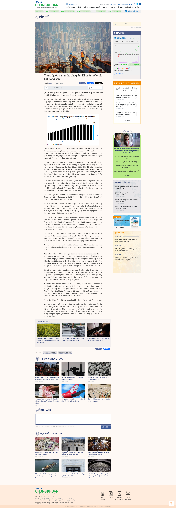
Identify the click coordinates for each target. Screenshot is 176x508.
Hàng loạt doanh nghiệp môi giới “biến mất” (126, 171)
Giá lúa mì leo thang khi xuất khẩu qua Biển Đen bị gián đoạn (125, 113)
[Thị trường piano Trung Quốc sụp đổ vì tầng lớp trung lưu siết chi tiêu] (98, 330)
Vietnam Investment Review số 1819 (122, 222)
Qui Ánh (50, 83)
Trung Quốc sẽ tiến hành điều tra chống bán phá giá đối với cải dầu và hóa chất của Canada (48, 340)
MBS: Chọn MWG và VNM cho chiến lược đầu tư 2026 (126, 207)
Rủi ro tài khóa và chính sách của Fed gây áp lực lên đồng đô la (73, 475)
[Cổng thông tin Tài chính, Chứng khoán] (46, 5)
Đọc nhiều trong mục (51, 433)
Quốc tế (112, 7)
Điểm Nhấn (127, 131)
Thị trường (119, 33)
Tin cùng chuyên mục (51, 359)
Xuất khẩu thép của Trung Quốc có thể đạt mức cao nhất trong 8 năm (73, 339)
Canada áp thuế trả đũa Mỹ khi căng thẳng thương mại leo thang (126, 89)
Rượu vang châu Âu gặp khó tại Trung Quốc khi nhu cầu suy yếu (98, 453)
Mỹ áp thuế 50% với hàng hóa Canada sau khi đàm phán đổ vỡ (126, 96)
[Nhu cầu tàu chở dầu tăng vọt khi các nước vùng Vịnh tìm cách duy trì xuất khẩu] (47, 465)
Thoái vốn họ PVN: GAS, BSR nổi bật (127, 162)
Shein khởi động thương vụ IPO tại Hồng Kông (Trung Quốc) (99, 400)
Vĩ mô (79, 7)
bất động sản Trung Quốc (64, 352)
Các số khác (120, 227)
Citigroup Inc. (53, 352)
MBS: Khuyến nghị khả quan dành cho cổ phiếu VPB (127, 200)
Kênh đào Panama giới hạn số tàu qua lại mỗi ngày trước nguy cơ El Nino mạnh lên (127, 104)
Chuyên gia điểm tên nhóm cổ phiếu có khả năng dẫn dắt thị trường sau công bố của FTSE (127, 151)
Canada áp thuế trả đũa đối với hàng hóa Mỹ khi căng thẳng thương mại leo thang (47, 378)
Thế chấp (46, 352)
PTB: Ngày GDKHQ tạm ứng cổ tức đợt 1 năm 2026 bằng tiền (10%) (126, 259)
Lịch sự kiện (119, 233)
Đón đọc (117, 217)
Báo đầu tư (113, 4)
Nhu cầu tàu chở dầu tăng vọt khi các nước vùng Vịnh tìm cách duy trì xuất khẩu (46, 476)
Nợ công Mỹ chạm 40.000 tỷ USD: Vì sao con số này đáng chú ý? (46, 453)
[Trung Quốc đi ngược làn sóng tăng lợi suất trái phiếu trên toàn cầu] (73, 444)
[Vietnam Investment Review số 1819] (134, 222)
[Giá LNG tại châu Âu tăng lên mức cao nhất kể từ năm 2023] (73, 369)
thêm (137, 7)
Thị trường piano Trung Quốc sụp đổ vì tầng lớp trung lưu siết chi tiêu (98, 339)
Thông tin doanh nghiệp (92, 7)
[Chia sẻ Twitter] (136, 4)
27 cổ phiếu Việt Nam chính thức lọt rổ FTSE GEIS (126, 157)
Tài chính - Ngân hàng (125, 7)
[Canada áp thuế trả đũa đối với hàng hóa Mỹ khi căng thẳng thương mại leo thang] (47, 369)
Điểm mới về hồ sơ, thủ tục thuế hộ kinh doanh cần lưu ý (127, 166)
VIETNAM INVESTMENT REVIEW (125, 4)
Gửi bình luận (106, 427)
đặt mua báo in (73, 4)
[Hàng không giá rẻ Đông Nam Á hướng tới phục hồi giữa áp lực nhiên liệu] (73, 391)
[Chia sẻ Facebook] (133, 4)
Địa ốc (105, 7)
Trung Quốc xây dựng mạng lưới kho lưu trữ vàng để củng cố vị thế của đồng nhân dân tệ (47, 401)
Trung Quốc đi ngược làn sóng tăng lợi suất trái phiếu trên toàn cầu (72, 453)
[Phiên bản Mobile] (139, 4)
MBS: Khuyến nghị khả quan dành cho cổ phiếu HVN (127, 194)
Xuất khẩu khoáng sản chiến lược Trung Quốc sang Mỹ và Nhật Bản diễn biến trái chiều (99, 476)
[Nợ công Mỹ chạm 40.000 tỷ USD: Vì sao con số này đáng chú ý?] (47, 444)
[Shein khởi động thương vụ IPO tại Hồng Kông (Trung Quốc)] (99, 391)
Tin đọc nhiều (133, 83)
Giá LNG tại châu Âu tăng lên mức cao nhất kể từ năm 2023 (72, 378)
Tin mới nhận (119, 83)
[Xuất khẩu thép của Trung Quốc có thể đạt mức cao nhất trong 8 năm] (73, 330)
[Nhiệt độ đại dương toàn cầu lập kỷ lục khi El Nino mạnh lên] (99, 369)
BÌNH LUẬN (45, 410)
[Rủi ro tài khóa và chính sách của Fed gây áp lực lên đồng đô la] (73, 465)
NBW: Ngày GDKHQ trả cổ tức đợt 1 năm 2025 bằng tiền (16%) (126, 250)
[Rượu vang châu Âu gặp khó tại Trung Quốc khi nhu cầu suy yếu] (99, 444)
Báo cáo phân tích (122, 182)
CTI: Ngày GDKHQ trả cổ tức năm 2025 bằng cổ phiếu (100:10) (126, 240)
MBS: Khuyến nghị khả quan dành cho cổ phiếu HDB (127, 187)
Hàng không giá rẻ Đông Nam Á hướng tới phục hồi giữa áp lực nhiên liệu (73, 400)
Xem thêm (127, 120)
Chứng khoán (70, 7)
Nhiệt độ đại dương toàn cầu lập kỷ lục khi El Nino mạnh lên (98, 378)
